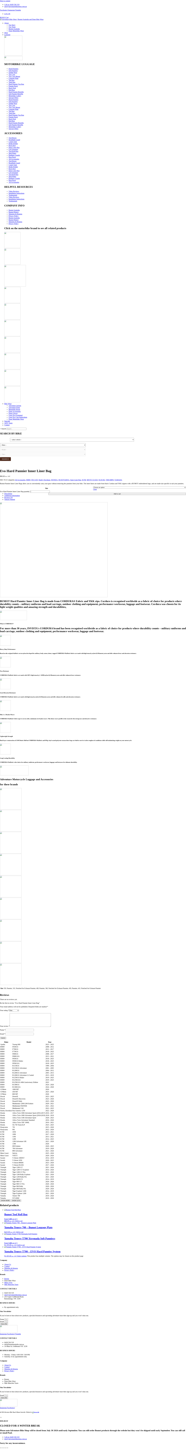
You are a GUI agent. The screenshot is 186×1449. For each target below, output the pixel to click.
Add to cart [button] (18, 1221)
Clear (95, 489)
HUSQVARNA (63, 480)
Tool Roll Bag (13, 151)
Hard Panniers (13, 69)
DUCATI (34, 480)
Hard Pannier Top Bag (16, 84)
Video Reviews (14, 191)
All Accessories (14, 159)
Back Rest (12, 145)
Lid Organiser (13, 149)
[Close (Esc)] (7, 1447)
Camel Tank (13, 142)
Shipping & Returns (15, 214)
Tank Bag (12, 82)
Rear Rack (12, 157)
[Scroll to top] (1, 1417)
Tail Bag (11, 80)
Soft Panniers (13, 71)
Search (3, 429)
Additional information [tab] (12, 496)
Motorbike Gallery (15, 96)
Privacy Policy (14, 216)
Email (2, 1034)
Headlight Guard (14, 140)
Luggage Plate (13, 78)
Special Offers (13, 98)
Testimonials (13, 195)
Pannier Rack (13, 86)
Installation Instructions (16, 193)
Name (2, 1030)
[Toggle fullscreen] (3, 1447)
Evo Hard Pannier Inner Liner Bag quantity (14, 491)
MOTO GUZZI (92, 480)
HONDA (54, 480)
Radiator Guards (14, 155)
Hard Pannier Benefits (16, 92)
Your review (5, 1026)
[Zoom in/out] (1, 1447)
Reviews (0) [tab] (8, 497)
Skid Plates (12, 153)
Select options (22, 1256)
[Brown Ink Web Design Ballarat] (35, 1412)
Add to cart (117, 494)
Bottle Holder (13, 144)
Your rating (4, 1010)
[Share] (5, 1447)
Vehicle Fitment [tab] (9, 499)
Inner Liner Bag (14, 147)
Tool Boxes (12, 138)
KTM (84, 480)
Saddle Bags (13, 73)
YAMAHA (118, 480)
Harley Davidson (44, 480)
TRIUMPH (110, 480)
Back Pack (12, 88)
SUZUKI (101, 480)
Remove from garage (172, 438)
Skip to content (5, 1)
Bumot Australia (14, 210)
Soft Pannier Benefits (16, 94)
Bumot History (14, 212)
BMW (28, 480)
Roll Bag (12, 90)
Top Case (12, 74)
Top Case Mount (14, 76)
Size (46, 488)
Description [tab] (8, 494)
